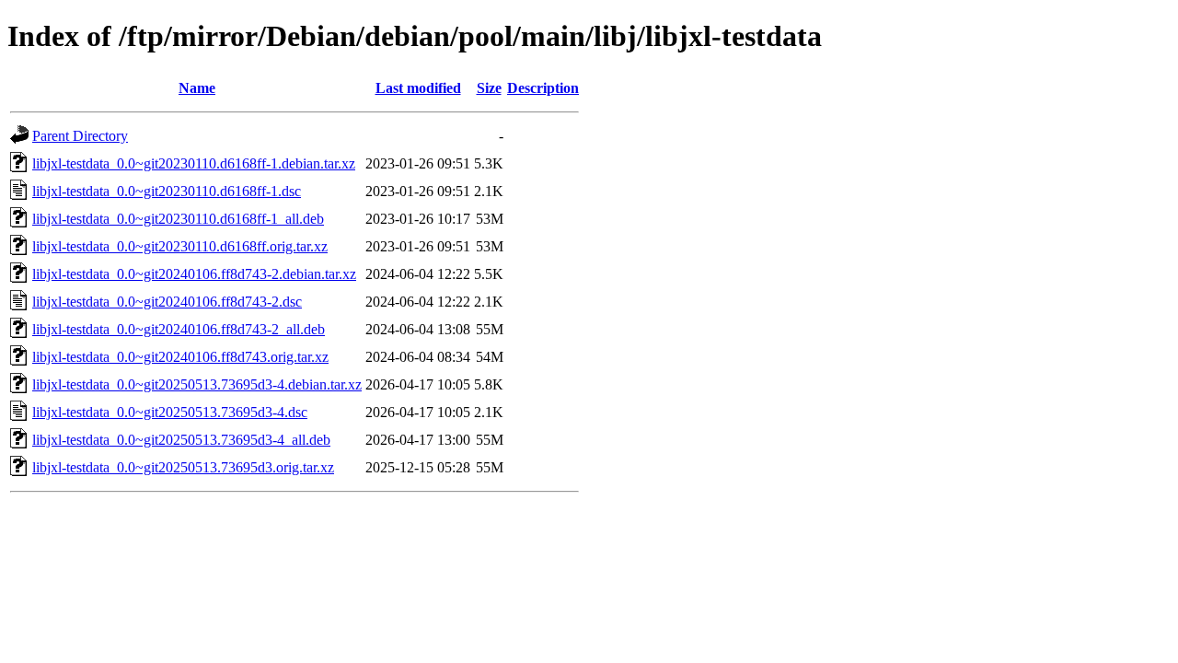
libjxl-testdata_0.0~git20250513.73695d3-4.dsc (169, 412)
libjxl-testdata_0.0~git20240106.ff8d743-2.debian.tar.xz (194, 274)
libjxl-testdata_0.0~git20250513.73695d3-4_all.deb (181, 440)
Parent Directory (80, 136)
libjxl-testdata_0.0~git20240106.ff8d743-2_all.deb (178, 329)
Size (489, 88)
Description (543, 88)
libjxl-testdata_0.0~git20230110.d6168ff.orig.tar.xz (180, 246)
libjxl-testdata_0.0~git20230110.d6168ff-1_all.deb (178, 219)
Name (197, 88)
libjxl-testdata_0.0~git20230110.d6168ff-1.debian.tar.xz (193, 163)
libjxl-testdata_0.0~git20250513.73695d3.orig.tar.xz (183, 467)
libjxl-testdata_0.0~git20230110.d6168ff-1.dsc (166, 191)
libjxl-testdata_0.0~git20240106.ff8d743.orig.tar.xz (180, 357)
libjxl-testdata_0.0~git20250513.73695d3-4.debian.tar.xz (197, 384)
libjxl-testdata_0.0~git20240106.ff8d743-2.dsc (167, 301)
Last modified (418, 88)
